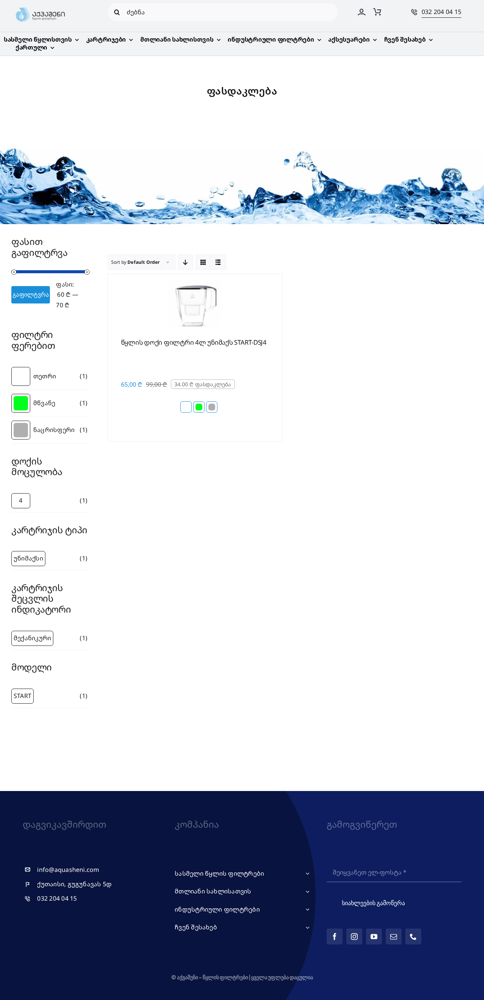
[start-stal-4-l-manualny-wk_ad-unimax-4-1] (195, 283)
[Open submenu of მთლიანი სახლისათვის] (305, 891)
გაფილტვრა (30, 294)
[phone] (413, 936)
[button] (186, 407)
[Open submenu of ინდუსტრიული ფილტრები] (305, 909)
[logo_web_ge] (40, 8)
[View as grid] (203, 262)
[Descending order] (185, 262)
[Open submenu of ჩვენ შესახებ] (305, 927)
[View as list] (218, 262)
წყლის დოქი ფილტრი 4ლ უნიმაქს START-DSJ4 (194, 342)
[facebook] (335, 936)
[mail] (394, 936)
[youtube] (374, 936)
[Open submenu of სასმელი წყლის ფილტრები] (305, 873)
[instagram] (354, 936)
